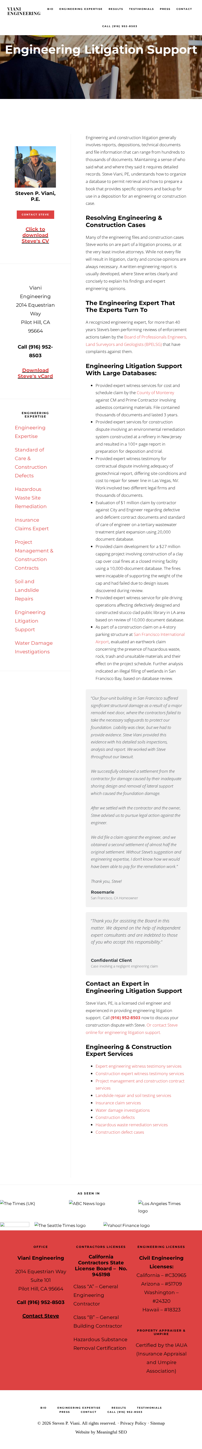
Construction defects (115, 1117)
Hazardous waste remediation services (132, 1124)
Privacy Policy (133, 1423)
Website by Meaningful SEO (101, 1432)
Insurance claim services (118, 1103)
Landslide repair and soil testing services (133, 1095)
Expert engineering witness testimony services (139, 1066)
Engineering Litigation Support (30, 620)
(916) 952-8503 (125, 1017)
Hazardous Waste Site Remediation (31, 497)
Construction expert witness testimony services (140, 1073)
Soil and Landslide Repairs (27, 590)
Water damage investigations (123, 1110)
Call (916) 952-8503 (41, 1302)
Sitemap (157, 1423)
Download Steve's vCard (35, 373)
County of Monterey (155, 392)
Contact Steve (35, 214)
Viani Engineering (24, 11)
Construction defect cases (120, 1132)
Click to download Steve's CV (35, 235)
